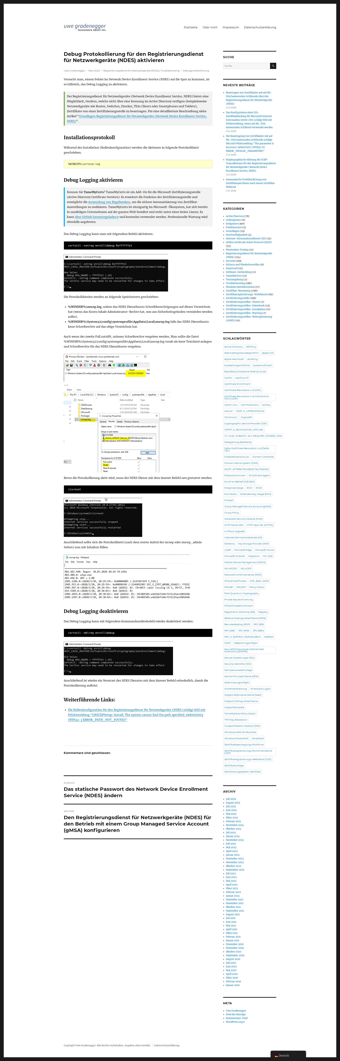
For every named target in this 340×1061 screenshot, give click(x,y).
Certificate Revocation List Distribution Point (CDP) (246, 397)
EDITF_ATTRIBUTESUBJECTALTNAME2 (246, 469)
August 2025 (233, 802)
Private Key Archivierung (238, 599)
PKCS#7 (241, 587)
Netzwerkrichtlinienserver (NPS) (242, 574)
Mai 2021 (231, 925)
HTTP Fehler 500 (233, 525)
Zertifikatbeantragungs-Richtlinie (244, 744)
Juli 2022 (231, 873)
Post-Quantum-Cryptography (241, 593)
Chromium (230, 417)
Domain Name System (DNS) (241, 463)
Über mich (210, 27)
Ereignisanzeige (233, 487)
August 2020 (233, 959)
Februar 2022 (233, 892)
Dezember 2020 (235, 944)
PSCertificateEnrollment (238, 605)
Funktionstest (234, 227)
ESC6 (259, 487)
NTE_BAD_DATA (259, 580)
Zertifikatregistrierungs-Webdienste (247, 294)
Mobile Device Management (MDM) (244, 562)
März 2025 (232, 817)
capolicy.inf (241, 377)
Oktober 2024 (233, 828)
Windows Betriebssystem (240, 286)
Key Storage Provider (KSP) (253, 543)
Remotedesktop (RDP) (237, 624)
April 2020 (232, 974)
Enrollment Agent (259, 475)
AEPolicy (251, 346)
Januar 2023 (232, 854)
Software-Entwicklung (239, 272)
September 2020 (235, 955)
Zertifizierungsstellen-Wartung (244, 313)
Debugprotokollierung (196, 70)
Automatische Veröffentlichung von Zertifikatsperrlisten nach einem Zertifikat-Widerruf (251, 183)
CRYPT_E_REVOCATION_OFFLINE (243, 429)
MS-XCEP (246, 568)
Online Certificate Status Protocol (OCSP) (249, 242)
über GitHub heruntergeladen (96, 217)
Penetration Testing (237, 249)
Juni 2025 (231, 810)
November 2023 (235, 839)
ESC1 (249, 487)
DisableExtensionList (236, 456)
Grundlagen (232, 231)
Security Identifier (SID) (237, 663)
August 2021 (233, 914)
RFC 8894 (258, 630)
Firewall (229, 500)
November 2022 (235, 862)
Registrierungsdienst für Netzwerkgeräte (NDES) (131, 70)
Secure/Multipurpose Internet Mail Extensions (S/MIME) (244, 650)
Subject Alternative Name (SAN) (242, 694)
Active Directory (235, 216)
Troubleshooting (170, 70)
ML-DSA (268, 556)
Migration (254, 556)
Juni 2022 (231, 877)
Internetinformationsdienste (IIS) (243, 537)
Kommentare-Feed (237, 1018)
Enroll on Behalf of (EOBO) (239, 481)
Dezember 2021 (234, 899)
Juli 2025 (231, 806)
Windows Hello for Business (240, 732)
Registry (263, 611)
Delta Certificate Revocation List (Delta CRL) (246, 449)
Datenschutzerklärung (260, 27)
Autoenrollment (262, 365)
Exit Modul (230, 494)
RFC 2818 (259, 624)
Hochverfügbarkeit (236, 234)
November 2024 (235, 825)
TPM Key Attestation (235, 719)
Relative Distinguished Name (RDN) (245, 618)
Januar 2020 (233, 985)
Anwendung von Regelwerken (109, 202)
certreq (266, 404)
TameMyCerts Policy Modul (240, 713)
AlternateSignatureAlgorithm (241, 352)
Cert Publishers (249, 404)
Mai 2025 (231, 813)
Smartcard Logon (260, 688)
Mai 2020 (231, 970)
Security (230, 260)
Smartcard (232, 268)
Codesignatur (233, 219)
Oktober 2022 (233, 866)
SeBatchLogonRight (246, 642)
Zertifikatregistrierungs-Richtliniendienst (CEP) (248, 751)
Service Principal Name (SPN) (241, 676)
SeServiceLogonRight (236, 682)
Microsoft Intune (264, 549)
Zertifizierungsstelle (237, 298)
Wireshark (258, 738)
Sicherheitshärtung (235, 688)
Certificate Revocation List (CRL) (242, 390)
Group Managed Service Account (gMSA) (247, 506)
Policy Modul (256, 587)
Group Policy (231, 512)
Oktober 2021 (233, 907)
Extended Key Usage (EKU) (255, 494)
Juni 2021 (231, 921)
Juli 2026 (231, 799)
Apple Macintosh (234, 359)
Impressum (231, 27)
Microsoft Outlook (234, 556)
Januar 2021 (232, 940)
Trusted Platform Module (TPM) (242, 725)
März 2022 (232, 888)
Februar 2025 (233, 821)
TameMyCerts (234, 275)
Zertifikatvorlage (234, 765)
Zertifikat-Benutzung (238, 290)
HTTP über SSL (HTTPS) (260, 525)
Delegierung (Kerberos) (237, 442)
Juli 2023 (231, 843)
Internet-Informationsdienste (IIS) (246, 238)
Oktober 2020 (233, 951)
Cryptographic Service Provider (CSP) (245, 423)
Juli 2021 (231, 918)
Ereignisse (232, 223)
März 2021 (232, 933)
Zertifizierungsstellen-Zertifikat (242, 771)
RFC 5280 (229, 630)
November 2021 (234, 903)
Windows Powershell (236, 738)
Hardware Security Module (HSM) (243, 518)
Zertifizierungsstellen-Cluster (243, 301)
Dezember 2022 (235, 858)
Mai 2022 (231, 880)
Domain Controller (263, 456)
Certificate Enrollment (237, 383)
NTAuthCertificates (235, 580)
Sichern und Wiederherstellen (243, 264)
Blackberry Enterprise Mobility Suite (245, 371)
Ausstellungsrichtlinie (237, 365)
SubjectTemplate (234, 707)
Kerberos (229, 543)
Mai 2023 (231, 847)
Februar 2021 (233, 936)
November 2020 (235, 947)
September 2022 (235, 869)
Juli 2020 (231, 962)
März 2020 (232, 977)
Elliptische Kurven (234, 475)
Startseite (191, 27)
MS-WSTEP (230, 568)
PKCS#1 (228, 587)
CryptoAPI (246, 417)
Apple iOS (268, 352)
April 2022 (232, 884)
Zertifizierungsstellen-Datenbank (245, 305)
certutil (228, 411)
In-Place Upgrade (234, 531)
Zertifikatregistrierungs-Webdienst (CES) (247, 759)
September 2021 (235, 910)
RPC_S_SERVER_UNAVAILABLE (242, 636)
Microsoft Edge (243, 549)
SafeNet (268, 636)
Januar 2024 (233, 836)
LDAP (227, 549)
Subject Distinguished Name (241, 701)
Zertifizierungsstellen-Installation (245, 309)
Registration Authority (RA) (239, 611)
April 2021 (231, 929)
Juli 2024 (231, 832)
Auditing (252, 359)
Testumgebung (234, 279)
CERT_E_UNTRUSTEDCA (250, 411)
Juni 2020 (231, 966)
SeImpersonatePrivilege (238, 670)
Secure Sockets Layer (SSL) (239, 657)
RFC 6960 (244, 630)
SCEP (227, 642)
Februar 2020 (233, 981)
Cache (228, 377)
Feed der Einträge (236, 1014)
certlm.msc (230, 404)
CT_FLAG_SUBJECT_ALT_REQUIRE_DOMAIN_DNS (253, 435)
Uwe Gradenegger (74, 70)
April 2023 (231, 851)
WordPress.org (234, 1021)
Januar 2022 (233, 895)
